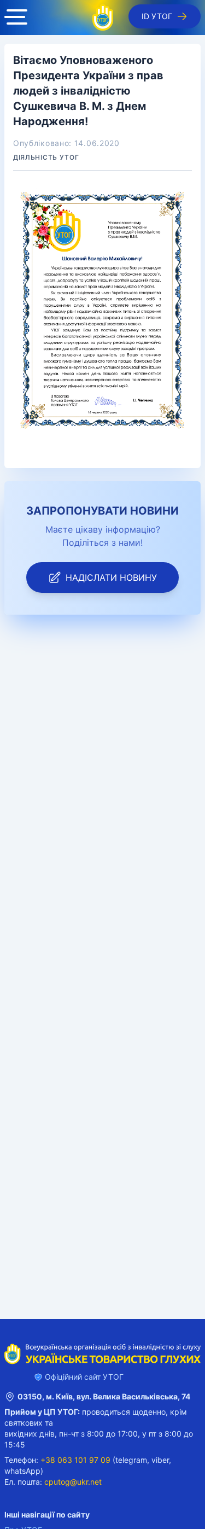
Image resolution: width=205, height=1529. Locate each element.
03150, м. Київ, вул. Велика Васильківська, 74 (103, 1396)
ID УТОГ (157, 16)
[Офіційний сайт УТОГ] (103, 17)
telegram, (132, 1459)
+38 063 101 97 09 (75, 1459)
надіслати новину (111, 577)
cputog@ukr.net (73, 1481)
